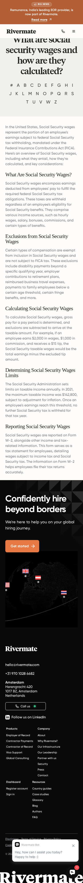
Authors (37, 811)
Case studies (40, 794)
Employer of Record (18, 735)
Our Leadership (47, 752)
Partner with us (47, 758)
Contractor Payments (19, 741)
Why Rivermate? (48, 741)
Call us (25, 706)
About (41, 735)
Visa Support (14, 752)
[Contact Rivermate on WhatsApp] (63, 31)
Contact (43, 775)
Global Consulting (17, 758)
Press (41, 769)
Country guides (42, 788)
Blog (35, 805)
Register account (17, 788)
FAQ (35, 817)
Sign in (10, 794)
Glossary (37, 800)
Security (43, 763)
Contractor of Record (19, 746)
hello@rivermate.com (22, 665)
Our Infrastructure (49, 746)
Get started (20, 546)
